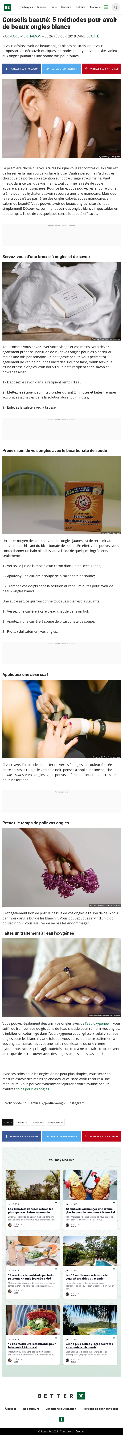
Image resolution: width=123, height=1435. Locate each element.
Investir (41, 7)
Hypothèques (25, 7)
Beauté (92, 36)
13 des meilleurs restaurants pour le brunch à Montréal (32, 1345)
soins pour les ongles (32, 1089)
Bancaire (66, 7)
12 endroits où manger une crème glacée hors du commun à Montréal (90, 1210)
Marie (16, 1226)
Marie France (38, 1122)
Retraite (80, 7)
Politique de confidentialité (100, 1408)
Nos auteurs (31, 1408)
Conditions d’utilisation (61, 1408)
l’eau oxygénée (97, 1023)
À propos (10, 1408)
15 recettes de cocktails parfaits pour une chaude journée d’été (30, 1276)
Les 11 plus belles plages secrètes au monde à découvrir (89, 1345)
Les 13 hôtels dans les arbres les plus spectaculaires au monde (30, 1210)
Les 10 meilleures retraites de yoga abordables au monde (87, 1276)
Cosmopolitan (22, 1122)
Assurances (96, 7)
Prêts (53, 7)
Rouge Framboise (55, 1122)
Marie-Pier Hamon (25, 36)
